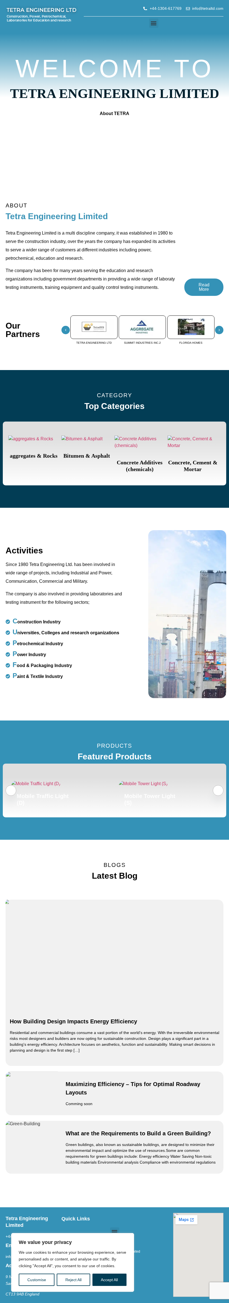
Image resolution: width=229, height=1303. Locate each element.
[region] (72, 1262)
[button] (153, 23)
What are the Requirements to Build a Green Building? (138, 1133)
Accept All (109, 1280)
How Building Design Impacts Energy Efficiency (73, 1021)
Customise (36, 1280)
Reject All (73, 1280)
